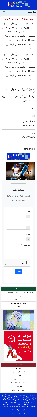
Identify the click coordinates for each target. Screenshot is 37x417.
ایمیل (28, 223)
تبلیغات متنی (18, 364)
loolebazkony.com (18, 296)
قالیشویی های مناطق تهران (18, 383)
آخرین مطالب (18, 289)
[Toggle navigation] (4, 12)
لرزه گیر (18, 375)
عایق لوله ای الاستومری (18, 390)
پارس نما (18, 368)
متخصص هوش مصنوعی (18, 372)
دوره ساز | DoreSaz (18, 299)
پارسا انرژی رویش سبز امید (18, 303)
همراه (28, 234)
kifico (18, 307)
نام (28, 211)
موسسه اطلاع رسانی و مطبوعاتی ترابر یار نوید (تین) (18, 292)
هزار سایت (31, 12)
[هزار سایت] (18, 4)
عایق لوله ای (18, 386)
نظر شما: (25, 245)
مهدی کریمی (14, 414)
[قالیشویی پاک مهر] (18, 346)
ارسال (18, 271)
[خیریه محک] (18, 320)
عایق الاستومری (18, 379)
